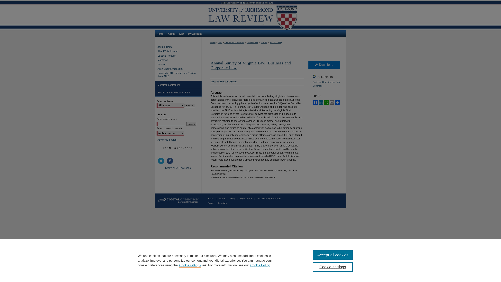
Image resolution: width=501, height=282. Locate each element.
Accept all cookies (332, 255)
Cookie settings (190, 265)
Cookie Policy (260, 265)
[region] (250, 260)
